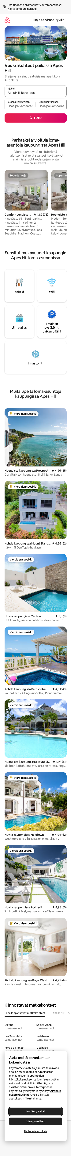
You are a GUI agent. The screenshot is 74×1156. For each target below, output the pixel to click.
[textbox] (20, 106)
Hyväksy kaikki (35, 1111)
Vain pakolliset (36, 1121)
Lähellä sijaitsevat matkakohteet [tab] (25, 1013)
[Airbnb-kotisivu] (7, 20)
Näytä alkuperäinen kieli (22, 8)
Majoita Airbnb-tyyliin (48, 20)
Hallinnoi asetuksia (35, 1131)
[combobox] (36, 93)
